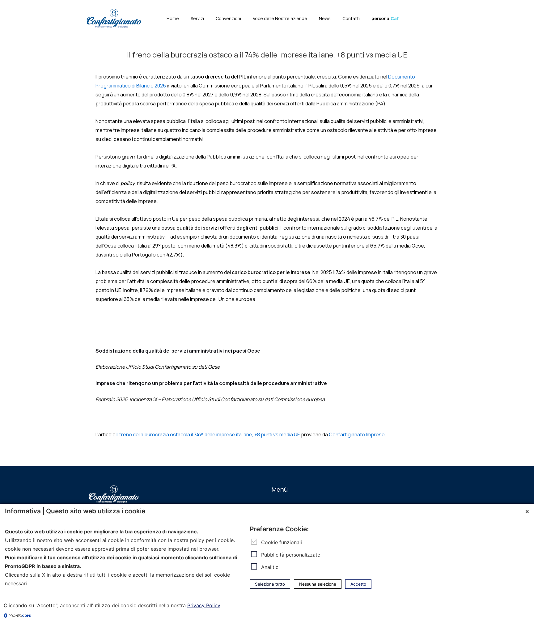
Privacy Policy (203, 605)
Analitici (270, 567)
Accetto (358, 584)
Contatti (351, 18)
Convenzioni (228, 18)
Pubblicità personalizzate (290, 555)
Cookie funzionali (281, 542)
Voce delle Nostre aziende (280, 18)
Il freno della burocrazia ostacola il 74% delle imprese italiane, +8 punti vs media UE (208, 434)
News (325, 18)
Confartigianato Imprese (357, 434)
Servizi (197, 18)
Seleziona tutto (270, 584)
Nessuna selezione (317, 584)
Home (173, 18)
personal (385, 18)
